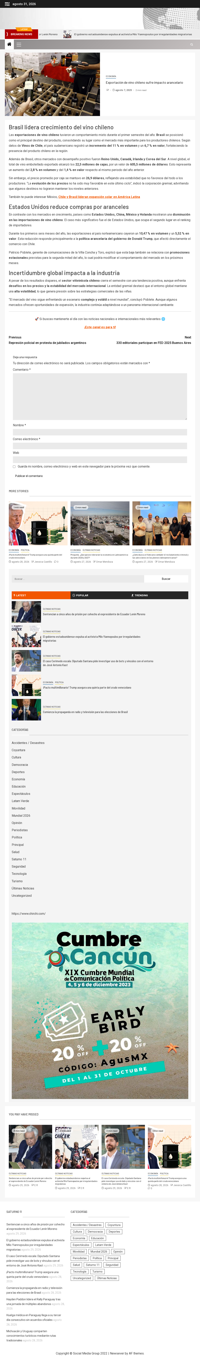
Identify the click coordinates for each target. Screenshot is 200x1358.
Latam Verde (20, 801)
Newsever (117, 1353)
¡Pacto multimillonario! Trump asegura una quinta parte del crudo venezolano (87, 687)
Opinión (17, 823)
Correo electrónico (26, 439)
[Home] (9, 44)
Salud (15, 852)
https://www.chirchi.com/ (29, 914)
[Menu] (18, 44)
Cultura (16, 757)
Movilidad (18, 808)
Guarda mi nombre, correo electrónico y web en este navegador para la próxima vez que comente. (84, 466)
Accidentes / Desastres (28, 743)
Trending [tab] (141, 595)
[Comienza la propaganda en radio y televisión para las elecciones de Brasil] (26, 709)
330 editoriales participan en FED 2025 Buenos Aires (153, 339)
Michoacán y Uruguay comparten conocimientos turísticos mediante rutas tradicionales (31, 1336)
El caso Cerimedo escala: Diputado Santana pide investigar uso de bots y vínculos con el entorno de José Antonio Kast (121, 1181)
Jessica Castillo (43, 561)
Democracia (20, 765)
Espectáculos (21, 794)
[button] (18, 44)
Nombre (19, 425)
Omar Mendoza (104, 561)
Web (16, 453)
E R (36, 1185)
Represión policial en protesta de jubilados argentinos (47, 339)
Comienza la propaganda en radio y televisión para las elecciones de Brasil (85, 712)
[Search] (191, 44)
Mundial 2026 (21, 815)
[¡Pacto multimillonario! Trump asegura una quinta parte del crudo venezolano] (38, 523)
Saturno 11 (19, 859)
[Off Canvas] (7, 4)
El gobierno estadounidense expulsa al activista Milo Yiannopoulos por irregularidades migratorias (89, 34)
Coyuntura (18, 750)
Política (25, 550)
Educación (19, 786)
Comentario (22, 369)
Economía (111, 76)
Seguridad (19, 866)
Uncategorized (22, 896)
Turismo (17, 881)
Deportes (18, 772)
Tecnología (19, 874)
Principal (18, 845)
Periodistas (20, 830)
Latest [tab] (21, 595)
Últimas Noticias (91, 550)
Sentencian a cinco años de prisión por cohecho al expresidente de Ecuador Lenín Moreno (94, 614)
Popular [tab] (82, 595)
